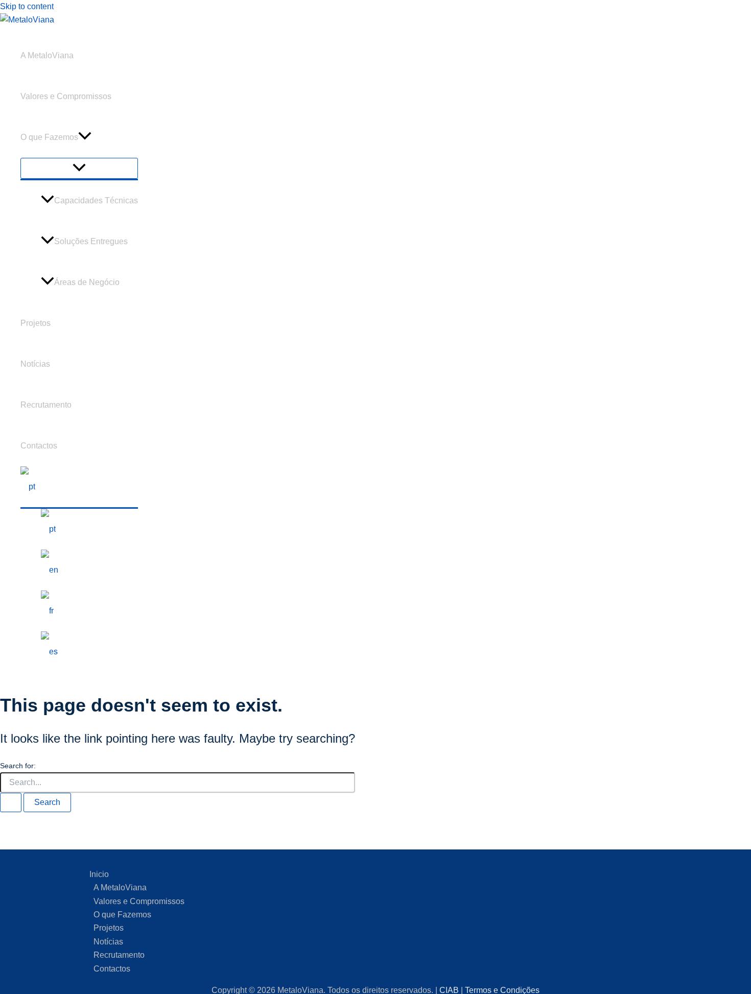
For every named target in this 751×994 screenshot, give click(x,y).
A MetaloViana (47, 55)
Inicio (99, 874)
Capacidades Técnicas (96, 200)
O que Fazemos (49, 137)
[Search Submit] (10, 802)
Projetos (35, 323)
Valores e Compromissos (65, 96)
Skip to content (27, 6)
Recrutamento (46, 404)
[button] (84, 137)
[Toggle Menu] (79, 168)
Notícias (35, 364)
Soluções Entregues (91, 241)
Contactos (38, 445)
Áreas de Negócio (87, 282)
